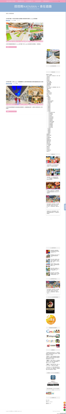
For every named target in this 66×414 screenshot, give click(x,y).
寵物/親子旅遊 (49, 135)
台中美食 (49, 111)
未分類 (48, 95)
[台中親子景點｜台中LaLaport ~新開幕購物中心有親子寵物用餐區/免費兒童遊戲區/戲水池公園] (24, 95)
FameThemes (58, 411)
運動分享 (48, 146)
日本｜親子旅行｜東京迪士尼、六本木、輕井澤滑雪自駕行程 (56, 75)
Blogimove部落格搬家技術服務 (61, 413)
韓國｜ (48, 89)
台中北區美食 (51, 114)
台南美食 (49, 129)
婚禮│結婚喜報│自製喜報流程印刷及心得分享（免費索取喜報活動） (53, 353)
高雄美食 (49, 130)
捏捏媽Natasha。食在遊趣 (33, 6)
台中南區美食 (51, 119)
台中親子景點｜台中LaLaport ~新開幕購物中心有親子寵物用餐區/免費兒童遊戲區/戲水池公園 (24, 81)
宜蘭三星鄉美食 (49, 82)
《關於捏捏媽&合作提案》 (11, 1)
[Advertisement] (24, 66)
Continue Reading (12, 111)
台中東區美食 (51, 120)
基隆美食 (49, 97)
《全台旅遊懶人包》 (29, 1)
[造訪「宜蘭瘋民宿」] (50, 393)
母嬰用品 (48, 80)
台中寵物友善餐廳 (51, 121)
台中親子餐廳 (8, 20)
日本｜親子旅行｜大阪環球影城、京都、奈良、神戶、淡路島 (56, 87)
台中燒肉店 (50, 115)
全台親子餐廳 (49, 81)
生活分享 (48, 147)
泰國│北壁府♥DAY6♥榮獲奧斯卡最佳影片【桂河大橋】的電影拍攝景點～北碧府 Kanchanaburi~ (53, 361)
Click (65, 207)
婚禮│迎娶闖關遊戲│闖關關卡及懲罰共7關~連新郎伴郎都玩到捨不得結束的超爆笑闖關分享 (53, 357)
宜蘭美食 (49, 106)
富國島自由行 (49, 88)
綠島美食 (49, 103)
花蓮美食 (49, 131)
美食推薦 (48, 96)
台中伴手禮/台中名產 (52, 112)
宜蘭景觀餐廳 (49, 83)
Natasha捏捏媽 (13, 20)
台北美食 (49, 104)
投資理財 (48, 90)
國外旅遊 (48, 138)
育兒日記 (48, 79)
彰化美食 (49, 128)
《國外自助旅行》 (46, 1)
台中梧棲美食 (51, 113)
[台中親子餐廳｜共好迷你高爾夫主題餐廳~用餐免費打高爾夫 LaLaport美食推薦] (24, 32)
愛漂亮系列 (48, 143)
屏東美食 (49, 99)
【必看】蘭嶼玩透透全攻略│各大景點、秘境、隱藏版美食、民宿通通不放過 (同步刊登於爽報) (53, 368)
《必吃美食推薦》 (38, 1)
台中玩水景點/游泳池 (8, 83)
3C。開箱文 (48, 145)
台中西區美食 (51, 123)
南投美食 (49, 98)
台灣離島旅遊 (49, 137)
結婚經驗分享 (49, 139)
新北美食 (49, 105)
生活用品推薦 (49, 144)
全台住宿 (48, 136)
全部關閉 (50, 74)
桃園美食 (49, 107)
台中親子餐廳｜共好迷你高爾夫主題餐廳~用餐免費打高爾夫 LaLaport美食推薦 (21, 18)
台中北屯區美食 (51, 122)
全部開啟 (47, 74)
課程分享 (48, 151)
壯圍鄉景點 (48, 91)
